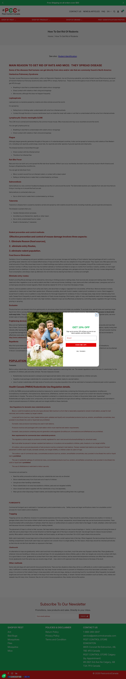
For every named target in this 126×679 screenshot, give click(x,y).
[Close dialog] (96, 314)
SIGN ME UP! (81, 345)
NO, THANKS (81, 351)
